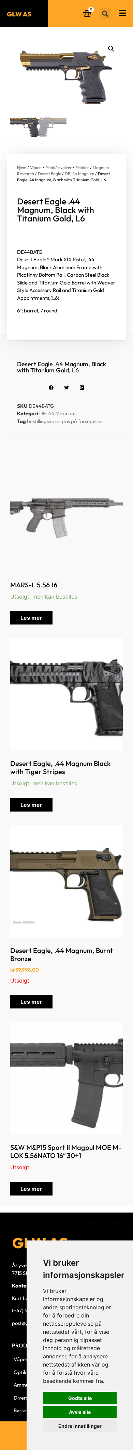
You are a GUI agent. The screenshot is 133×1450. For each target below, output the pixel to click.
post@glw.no (26, 1323)
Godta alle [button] (80, 1398)
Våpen (36, 167)
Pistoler (82, 167)
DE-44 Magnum (79, 173)
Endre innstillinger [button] (80, 1426)
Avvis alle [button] (80, 1412)
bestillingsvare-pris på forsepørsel (65, 421)
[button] (105, 13)
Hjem (21, 167)
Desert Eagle (49, 173)
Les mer (31, 617)
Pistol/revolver (58, 167)
